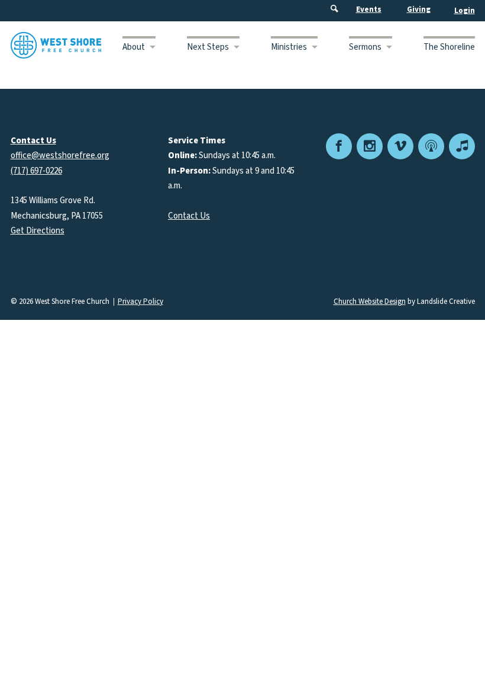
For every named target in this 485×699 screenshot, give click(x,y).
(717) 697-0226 (36, 171)
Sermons (365, 47)
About (133, 47)
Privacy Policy (140, 302)
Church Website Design (370, 301)
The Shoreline (449, 47)
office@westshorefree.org (60, 155)
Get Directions (37, 231)
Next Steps (208, 47)
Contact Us (189, 216)
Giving (419, 9)
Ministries (289, 47)
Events (368, 9)
